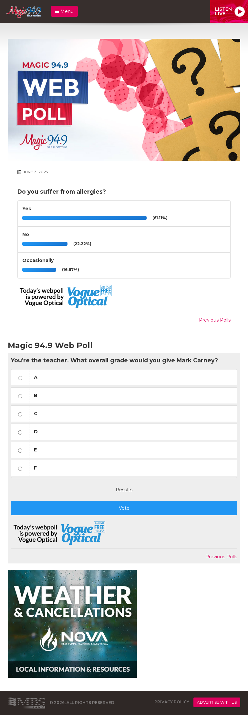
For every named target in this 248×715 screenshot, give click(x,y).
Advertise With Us (217, 702)
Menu (66, 11)
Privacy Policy (171, 701)
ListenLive (223, 11)
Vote (124, 508)
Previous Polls (215, 320)
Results (124, 490)
